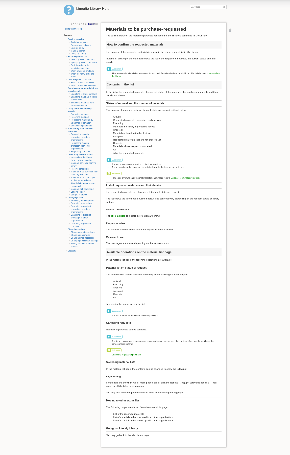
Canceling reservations (81, 203)
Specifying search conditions (84, 62)
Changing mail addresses (82, 238)
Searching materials (77, 56)
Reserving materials (80, 117)
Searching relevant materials (84, 94)
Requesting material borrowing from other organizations (80, 137)
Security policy (77, 48)
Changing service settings (82, 232)
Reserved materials (80, 169)
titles (113, 215)
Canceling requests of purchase (126, 355)
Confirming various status (80, 154)
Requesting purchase (80, 151)
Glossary (72, 251)
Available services (79, 42)
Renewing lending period (82, 200)
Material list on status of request (185, 178)
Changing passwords (80, 235)
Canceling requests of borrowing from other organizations (81, 209)
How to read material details (83, 85)
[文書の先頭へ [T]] (230, 30)
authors (121, 215)
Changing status (75, 197)
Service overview (76, 39)
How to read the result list (82, 82)
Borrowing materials (80, 114)
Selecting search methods (82, 59)
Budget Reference (79, 195)
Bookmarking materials (81, 126)
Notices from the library (81, 157)
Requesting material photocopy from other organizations (80, 146)
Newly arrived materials (81, 160)
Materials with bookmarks (82, 189)
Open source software (81, 45)
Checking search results (79, 79)
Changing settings (76, 229)
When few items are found (82, 71)
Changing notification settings (84, 241)
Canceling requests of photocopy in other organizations (81, 218)
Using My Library (78, 54)
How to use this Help (73, 29)
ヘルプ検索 (224, 7)
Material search (78, 51)
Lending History (78, 192)
